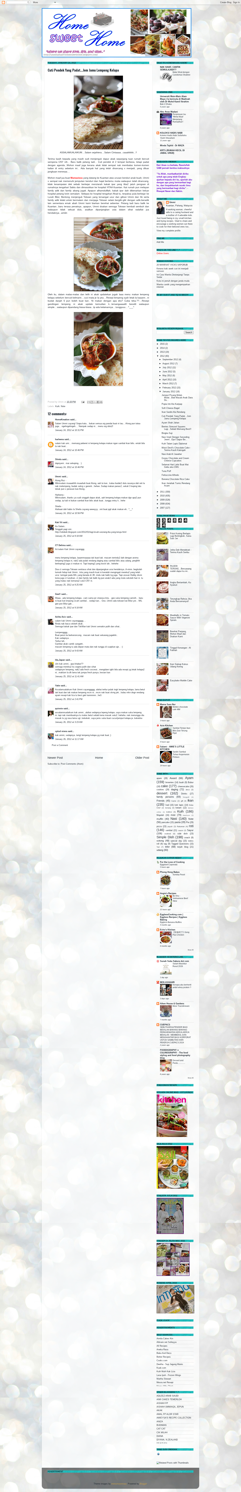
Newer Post (55, 757)
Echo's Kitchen (167, 930)
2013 (162, 352)
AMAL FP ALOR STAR (167, 1414)
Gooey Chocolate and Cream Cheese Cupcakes (175, 459)
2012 (162, 356)
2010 (162, 496)
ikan (190, 800)
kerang (168, 808)
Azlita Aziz (60, 617)
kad (167, 805)
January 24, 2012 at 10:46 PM (69, 450)
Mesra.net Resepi (165, 1382)
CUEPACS (165, 1025)
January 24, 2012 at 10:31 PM (69, 430)
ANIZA (160, 1421)
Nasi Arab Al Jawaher (172, 454)
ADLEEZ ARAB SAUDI (168, 1396)
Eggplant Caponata (168, 864)
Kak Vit (58, 522)
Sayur (190, 830)
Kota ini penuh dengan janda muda (173, 281)
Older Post (142, 757)
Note (63, 406)
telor (167, 846)
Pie (187, 822)
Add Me (160, 242)
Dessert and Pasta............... (179, 1061)
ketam (178, 808)
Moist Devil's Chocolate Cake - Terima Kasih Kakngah (176, 449)
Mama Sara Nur (168, 704)
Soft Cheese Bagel (171, 408)
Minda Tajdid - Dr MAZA (172, 145)
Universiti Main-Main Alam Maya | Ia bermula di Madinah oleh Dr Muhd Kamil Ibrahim (175, 99)
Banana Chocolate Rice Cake (176, 479)
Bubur (190, 782)
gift (182, 801)
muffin (160, 818)
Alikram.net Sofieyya (166, 1342)
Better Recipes (164, 1357)
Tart (158, 847)
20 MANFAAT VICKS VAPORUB (172, 265)
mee (173, 815)
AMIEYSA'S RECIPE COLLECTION (174, 1418)
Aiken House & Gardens (172, 1003)
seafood (167, 834)
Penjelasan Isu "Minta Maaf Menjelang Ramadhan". (179, 118)
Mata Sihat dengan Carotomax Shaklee (181, 73)
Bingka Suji (167, 433)
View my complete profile (169, 231)
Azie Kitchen (166, 725)
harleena (59, 439)
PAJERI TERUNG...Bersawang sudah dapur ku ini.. (180, 568)
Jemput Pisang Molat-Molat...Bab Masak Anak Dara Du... (177, 397)
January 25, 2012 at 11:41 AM (69, 676)
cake (164, 786)
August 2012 (168, 363)
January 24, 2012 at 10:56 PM (69, 513)
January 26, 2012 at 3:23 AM (68, 722)
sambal (169, 830)
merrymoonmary (119, 1484)
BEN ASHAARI (167, 982)
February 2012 (169, 388)
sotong (160, 840)
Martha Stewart (164, 1379)
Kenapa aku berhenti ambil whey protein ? (182, 986)
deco (188, 790)
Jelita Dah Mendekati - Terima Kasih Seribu (180, 551)
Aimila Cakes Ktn (165, 1338)
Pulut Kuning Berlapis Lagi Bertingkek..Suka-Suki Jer (181, 536)
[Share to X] (95, 402)
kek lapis (179, 805)
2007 (162, 508)
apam (159, 778)
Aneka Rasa (162, 1349)
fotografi (186, 797)
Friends (161, 800)
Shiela (58, 459)
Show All (190, 950)
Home (99, 757)
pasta (178, 822)
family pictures (165, 796)
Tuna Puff (166, 471)
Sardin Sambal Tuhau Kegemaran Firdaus (181, 754)
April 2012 (167, 380)
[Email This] (88, 402)
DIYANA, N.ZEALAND (167, 1440)
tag (165, 844)
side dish (182, 834)
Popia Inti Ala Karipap (172, 404)
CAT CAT (161, 1429)
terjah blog (182, 847)
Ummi (58, 476)
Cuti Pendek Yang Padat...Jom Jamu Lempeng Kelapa (83, 70)
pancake (165, 822)
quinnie (59, 708)
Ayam (189, 778)
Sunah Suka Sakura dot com (174, 961)
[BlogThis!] (91, 402)
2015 (162, 344)
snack (187, 837)
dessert (162, 793)
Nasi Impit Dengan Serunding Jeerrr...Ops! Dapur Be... (175, 438)
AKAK (159, 1410)
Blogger (143, 1484)
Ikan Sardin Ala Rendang (173, 412)
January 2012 (169, 391)
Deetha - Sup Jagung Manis (170, 1364)
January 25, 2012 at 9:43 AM (68, 651)
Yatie (57, 686)
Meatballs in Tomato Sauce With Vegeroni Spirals (180, 617)
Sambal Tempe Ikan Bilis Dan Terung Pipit (181, 730)
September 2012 (170, 359)
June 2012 (167, 372)
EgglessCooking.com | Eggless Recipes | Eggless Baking (173, 917)
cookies (160, 789)
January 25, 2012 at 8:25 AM (68, 585)
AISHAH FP (162, 1403)
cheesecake (183, 786)
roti (191, 826)
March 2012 (168, 383)
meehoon (186, 815)
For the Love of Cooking (172, 862)
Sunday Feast (179, 874)
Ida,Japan (60, 660)
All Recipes (162, 1346)
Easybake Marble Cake (181, 680)
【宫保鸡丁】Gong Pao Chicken (181, 933)
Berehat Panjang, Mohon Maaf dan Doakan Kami (178, 634)
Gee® (58, 594)
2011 (162, 492)
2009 (162, 500)
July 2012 (167, 367)
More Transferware (181, 1006)
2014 (162, 348)
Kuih (57, 406)
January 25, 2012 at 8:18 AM (68, 536)
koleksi (169, 812)
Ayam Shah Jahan (170, 423)
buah (181, 782)
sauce (180, 830)
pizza (159, 826)
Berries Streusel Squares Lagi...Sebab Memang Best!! (176, 428)
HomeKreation (62, 419)
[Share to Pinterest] (101, 402)
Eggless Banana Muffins (171, 922)
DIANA (160, 1436)
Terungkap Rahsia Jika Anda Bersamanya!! (181, 600)
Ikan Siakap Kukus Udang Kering (179, 665)
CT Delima (60, 545)
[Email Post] (82, 402)
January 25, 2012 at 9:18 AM (68, 608)
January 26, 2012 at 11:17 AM (69, 739)
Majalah (160, 815)
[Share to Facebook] (98, 402)
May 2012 (167, 375)
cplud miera (61, 731)
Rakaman (181, 826)
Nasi (174, 818)
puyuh (170, 826)
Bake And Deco (164, 1353)
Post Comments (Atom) (72, 764)
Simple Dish (165, 837)
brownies (169, 782)
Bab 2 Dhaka (166, 104)
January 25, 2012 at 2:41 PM (68, 699)
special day (176, 841)
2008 (162, 504)
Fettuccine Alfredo (170, 475)
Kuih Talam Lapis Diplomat (174, 444)
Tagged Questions (180, 844)
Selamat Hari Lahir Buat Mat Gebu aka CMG (175, 465)
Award (173, 778)
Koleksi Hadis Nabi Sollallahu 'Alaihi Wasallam (173, 136)
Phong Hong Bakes (170, 872)
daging (174, 789)
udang (160, 850)
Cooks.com (162, 1360)
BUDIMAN (161, 1425)
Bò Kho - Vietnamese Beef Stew (180, 898)
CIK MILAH (162, 1432)
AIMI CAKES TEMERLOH (169, 1399)
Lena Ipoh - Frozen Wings (169, 1375)
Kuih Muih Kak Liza (166, 1371)
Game (173, 801)
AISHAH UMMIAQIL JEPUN (170, 1407)
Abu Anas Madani (169, 112)
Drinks (184, 794)
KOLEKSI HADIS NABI (171, 133)
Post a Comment (60, 745)
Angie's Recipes (168, 893)
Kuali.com (161, 1368)
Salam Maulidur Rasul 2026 (180, 965)
